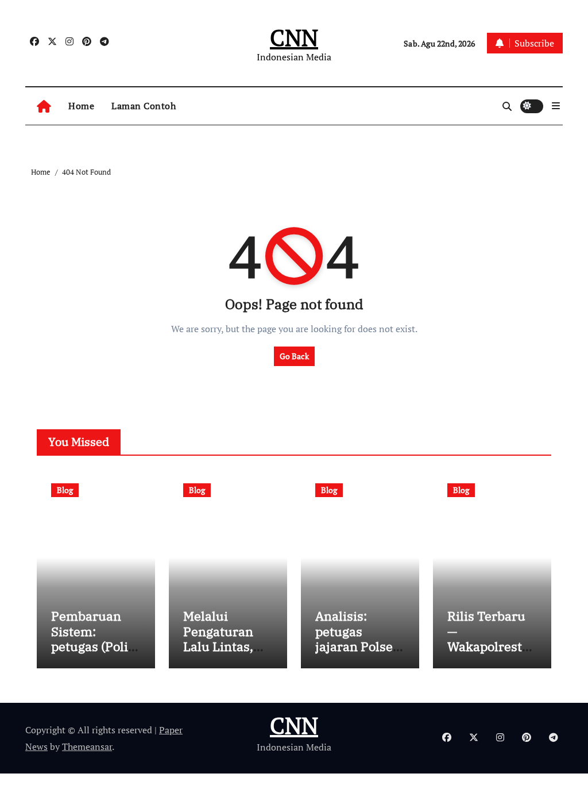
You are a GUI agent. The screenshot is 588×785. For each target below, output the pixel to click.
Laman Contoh (143, 105)
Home (81, 105)
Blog (65, 489)
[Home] (44, 106)
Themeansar (87, 746)
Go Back (294, 356)
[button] (556, 106)
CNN (294, 37)
